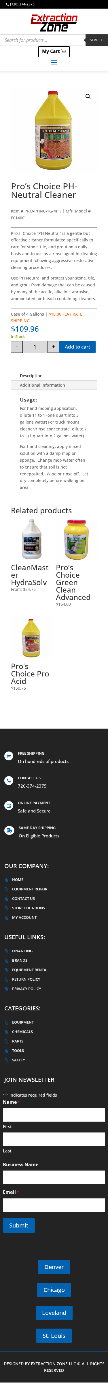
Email (11, 1192)
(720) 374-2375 (22, 4)
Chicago (54, 1290)
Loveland (54, 1313)
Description (31, 375)
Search (97, 39)
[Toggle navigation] (54, 62)
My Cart (51, 51)
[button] (88, 96)
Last (7, 1151)
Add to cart (77, 346)
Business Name (20, 1164)
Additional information (42, 385)
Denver (54, 1267)
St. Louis (54, 1335)
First (7, 1126)
